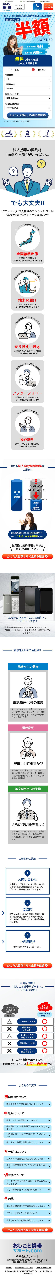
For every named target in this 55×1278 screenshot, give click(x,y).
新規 (17, 70)
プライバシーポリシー (43, 1267)
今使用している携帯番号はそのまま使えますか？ (26, 1127)
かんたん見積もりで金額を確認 (26, 115)
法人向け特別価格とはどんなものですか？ (25, 1158)
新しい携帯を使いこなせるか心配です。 (24, 1189)
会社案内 (9, 1267)
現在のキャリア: (12, 94)
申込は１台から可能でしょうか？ (21, 1120)
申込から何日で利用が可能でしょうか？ (24, 1220)
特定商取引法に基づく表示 (24, 1267)
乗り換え (42, 70)
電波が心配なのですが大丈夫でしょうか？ (25, 1206)
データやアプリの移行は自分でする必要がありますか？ (26, 1182)
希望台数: (9, 75)
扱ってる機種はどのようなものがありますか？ (26, 1165)
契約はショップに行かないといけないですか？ (26, 1135)
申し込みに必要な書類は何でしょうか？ (24, 1142)
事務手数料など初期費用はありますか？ (24, 1104)
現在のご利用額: (12, 104)
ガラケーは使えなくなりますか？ (21, 1213)
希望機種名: (10, 84)
